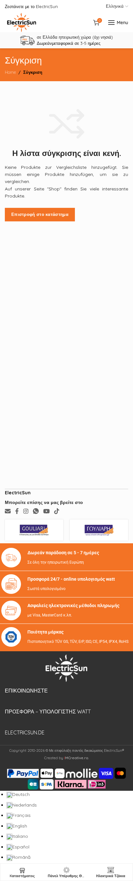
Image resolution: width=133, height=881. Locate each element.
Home (10, 72)
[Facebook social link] (17, 511)
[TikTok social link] (57, 511)
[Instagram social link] (26, 511)
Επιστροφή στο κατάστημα (39, 214)
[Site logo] (21, 22)
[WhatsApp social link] (36, 511)
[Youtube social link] (46, 511)
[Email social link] (8, 511)
